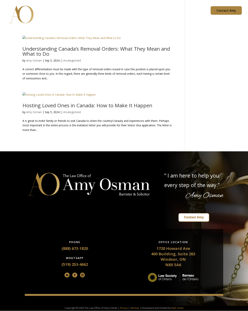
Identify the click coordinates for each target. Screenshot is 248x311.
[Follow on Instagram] (82, 275)
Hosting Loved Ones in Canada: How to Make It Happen (87, 105)
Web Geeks (177, 308)
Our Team (136, 11)
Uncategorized (72, 60)
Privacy (124, 308)
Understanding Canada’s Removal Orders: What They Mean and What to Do (96, 51)
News (201, 11)
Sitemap (134, 308)
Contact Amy (226, 10)
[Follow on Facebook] (74, 275)
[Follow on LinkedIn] (67, 275)
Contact (186, 11)
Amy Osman (34, 60)
